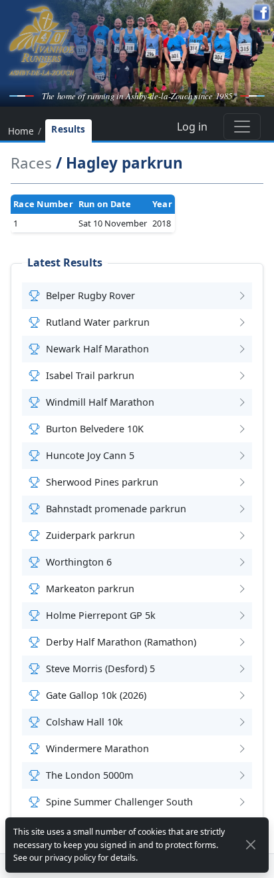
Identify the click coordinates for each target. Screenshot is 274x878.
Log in (192, 126)
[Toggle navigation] (242, 126)
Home (21, 132)
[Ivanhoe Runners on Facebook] (261, 12)
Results (68, 129)
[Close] (250, 844)
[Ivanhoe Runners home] (41, 40)
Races (31, 163)
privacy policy (70, 857)
